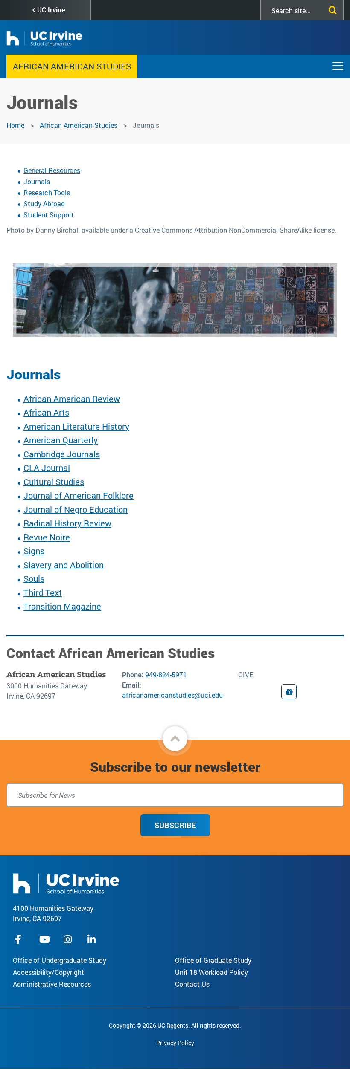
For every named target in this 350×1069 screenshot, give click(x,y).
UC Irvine (51, 9)
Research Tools (46, 192)
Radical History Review (67, 523)
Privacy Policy (175, 1043)
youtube (44, 939)
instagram (69, 939)
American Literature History (76, 426)
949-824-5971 (166, 674)
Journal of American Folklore (78, 495)
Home (15, 125)
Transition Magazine (62, 606)
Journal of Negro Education (75, 509)
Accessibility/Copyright (48, 972)
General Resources (51, 170)
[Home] (66, 882)
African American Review (71, 398)
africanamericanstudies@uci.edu (172, 695)
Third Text (42, 592)
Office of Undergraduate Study (59, 960)
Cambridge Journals (61, 453)
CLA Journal (46, 467)
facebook (20, 939)
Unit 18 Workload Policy (211, 972)
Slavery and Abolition (63, 564)
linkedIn (93, 939)
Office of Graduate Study (213, 960)
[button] (175, 738)
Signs (33, 550)
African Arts (46, 412)
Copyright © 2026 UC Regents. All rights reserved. (175, 1025)
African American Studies (72, 66)
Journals (36, 181)
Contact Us (192, 983)
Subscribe (175, 825)
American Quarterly (60, 439)
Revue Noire (46, 537)
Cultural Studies (53, 481)
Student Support (48, 214)
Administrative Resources (52, 983)
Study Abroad (44, 203)
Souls (33, 578)
